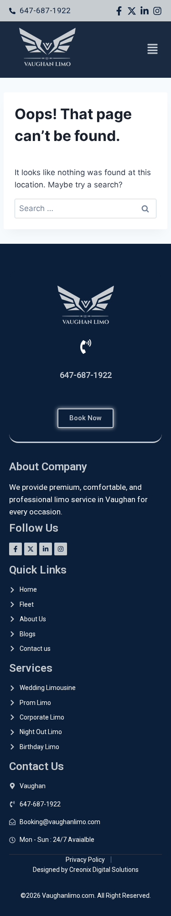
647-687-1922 (86, 375)
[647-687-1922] (85, 346)
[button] (153, 50)
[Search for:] (85, 208)
